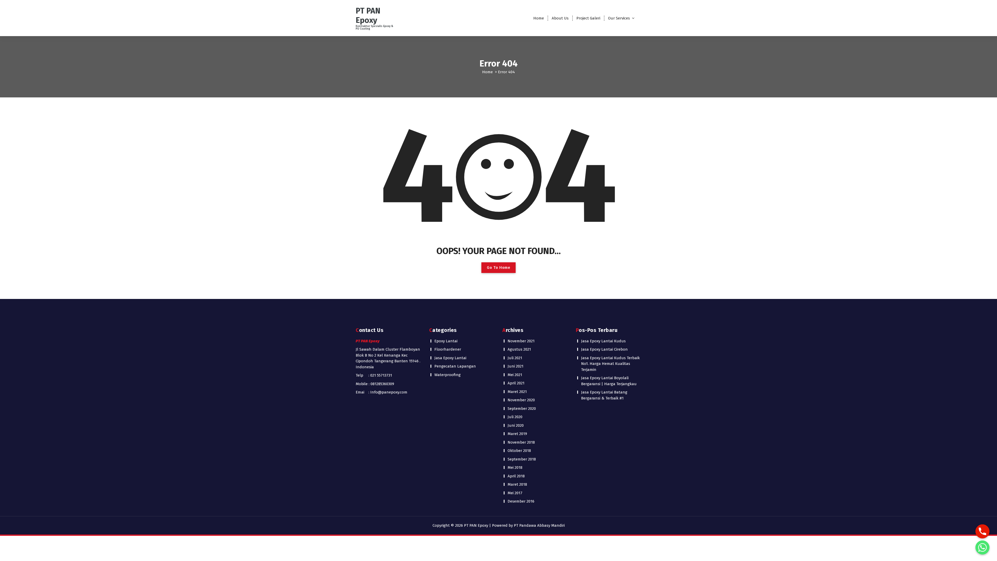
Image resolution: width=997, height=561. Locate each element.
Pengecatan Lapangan (455, 366)
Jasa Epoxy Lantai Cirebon (604, 349)
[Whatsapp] (982, 547)
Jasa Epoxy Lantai (450, 358)
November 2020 (521, 400)
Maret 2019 (517, 433)
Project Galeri (588, 18)
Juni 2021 (515, 366)
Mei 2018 (515, 467)
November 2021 (521, 341)
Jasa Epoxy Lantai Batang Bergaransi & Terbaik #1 (604, 395)
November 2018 (521, 442)
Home (538, 18)
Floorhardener (447, 349)
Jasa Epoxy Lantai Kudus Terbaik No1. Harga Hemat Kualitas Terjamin (610, 364)
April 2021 (516, 383)
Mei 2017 (515, 493)
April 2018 (516, 476)
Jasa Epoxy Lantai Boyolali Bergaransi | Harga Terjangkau (609, 381)
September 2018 (522, 459)
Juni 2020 (516, 425)
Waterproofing (447, 374)
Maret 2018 (517, 484)
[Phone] (982, 531)
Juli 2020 (515, 417)
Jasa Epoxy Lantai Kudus (603, 341)
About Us (560, 18)
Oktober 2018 (519, 450)
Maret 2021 (517, 391)
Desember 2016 (521, 501)
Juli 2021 (515, 358)
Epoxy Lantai (445, 341)
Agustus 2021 (519, 349)
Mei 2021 (515, 374)
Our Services (619, 18)
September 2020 (522, 408)
